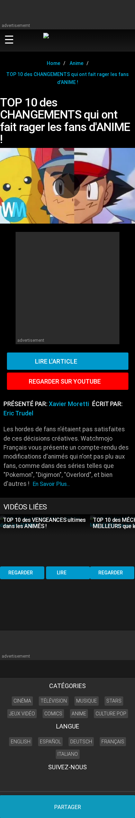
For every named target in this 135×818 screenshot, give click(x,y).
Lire (61, 572)
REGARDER (20, 572)
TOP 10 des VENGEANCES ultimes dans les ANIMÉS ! (44, 523)
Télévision (53, 701)
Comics (53, 713)
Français (112, 741)
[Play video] (67, 185)
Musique (86, 701)
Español (50, 741)
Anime (79, 713)
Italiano (67, 754)
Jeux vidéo (22, 713)
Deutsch (81, 741)
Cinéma (22, 701)
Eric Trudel (18, 413)
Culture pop (111, 713)
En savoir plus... (51, 484)
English (20, 741)
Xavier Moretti (69, 404)
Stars (114, 701)
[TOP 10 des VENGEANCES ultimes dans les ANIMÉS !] (45, 539)
